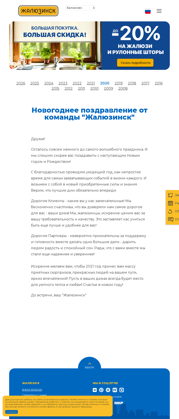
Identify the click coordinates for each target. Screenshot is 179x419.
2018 (132, 83)
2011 (81, 88)
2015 (55, 88)
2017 (145, 83)
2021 (91, 83)
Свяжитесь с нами (34, 395)
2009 (108, 88)
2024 (48, 83)
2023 (63, 83)
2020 (104, 83)
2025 (34, 83)
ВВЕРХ (89, 367)
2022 (77, 83)
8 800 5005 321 (32, 389)
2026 (20, 83)
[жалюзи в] (38, 10)
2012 (69, 88)
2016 (159, 83)
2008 (123, 88)
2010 (94, 88)
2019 (119, 83)
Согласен (11, 411)
